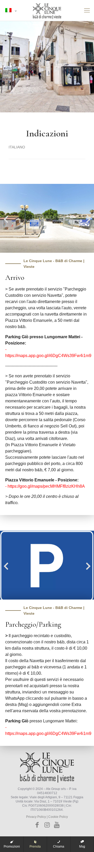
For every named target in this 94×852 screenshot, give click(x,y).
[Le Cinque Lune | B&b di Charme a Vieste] (47, 10)
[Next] (88, 219)
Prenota (35, 846)
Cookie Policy (58, 817)
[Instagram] (47, 824)
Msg (82, 846)
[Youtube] (56, 824)
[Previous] (6, 219)
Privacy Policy (36, 817)
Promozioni (12, 846)
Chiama (58, 846)
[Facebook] (37, 824)
